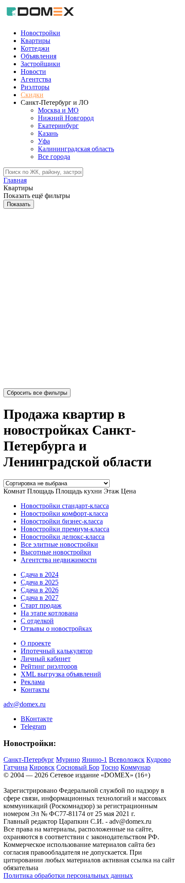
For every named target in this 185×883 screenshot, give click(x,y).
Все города (54, 156)
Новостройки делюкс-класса (63, 536)
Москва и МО (58, 110)
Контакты (35, 689)
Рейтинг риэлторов (49, 666)
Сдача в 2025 (40, 582)
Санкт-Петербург (28, 759)
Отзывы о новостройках (56, 628)
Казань (48, 133)
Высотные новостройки (56, 552)
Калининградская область (76, 148)
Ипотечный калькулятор (56, 651)
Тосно (110, 767)
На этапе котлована (49, 613)
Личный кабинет (46, 658)
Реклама (33, 681)
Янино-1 (94, 759)
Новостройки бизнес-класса (62, 521)
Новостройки (40, 33)
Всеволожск (127, 759)
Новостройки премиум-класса (65, 529)
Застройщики (40, 63)
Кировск (42, 767)
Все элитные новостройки (59, 544)
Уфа (44, 141)
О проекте (36, 643)
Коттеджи (35, 48)
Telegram (33, 726)
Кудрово (158, 759)
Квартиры (35, 40)
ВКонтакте (36, 718)
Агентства (36, 79)
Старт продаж (41, 605)
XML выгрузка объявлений (61, 674)
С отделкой (37, 620)
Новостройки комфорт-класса (64, 513)
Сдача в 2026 (40, 590)
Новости (33, 71)
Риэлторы (35, 87)
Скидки (32, 94)
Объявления (38, 56)
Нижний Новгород (66, 118)
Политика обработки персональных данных (68, 875)
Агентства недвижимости (59, 559)
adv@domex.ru (24, 704)
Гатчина (15, 767)
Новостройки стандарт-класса (65, 505)
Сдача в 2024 (40, 574)
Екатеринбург (58, 125)
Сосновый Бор (77, 767)
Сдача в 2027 (40, 597)
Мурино (68, 759)
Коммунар (135, 767)
